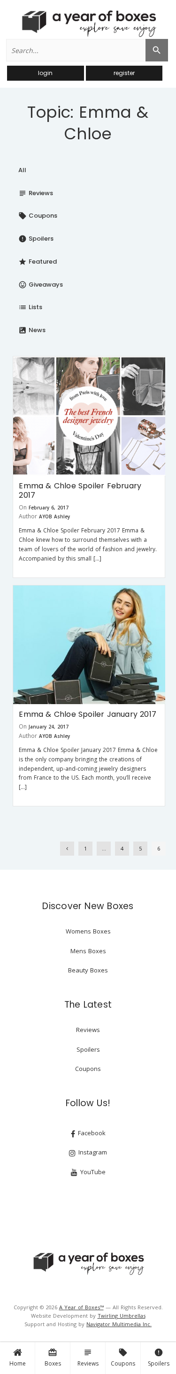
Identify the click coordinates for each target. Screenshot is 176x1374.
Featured (37, 261)
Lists (30, 307)
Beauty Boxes (88, 970)
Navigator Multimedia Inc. (119, 1324)
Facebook (91, 1133)
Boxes (53, 1357)
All (22, 170)
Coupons (123, 1357)
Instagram (92, 1152)
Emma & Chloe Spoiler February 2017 (80, 490)
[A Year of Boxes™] (88, 23)
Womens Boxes (88, 931)
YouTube (92, 1172)
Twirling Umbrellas (121, 1315)
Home (17, 1363)
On (23, 507)
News (32, 330)
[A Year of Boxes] (88, 1263)
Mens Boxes (88, 951)
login (45, 73)
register (124, 73)
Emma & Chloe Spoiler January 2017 (87, 714)
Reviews (88, 1357)
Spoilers (158, 1357)
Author (28, 516)
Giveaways (40, 284)
